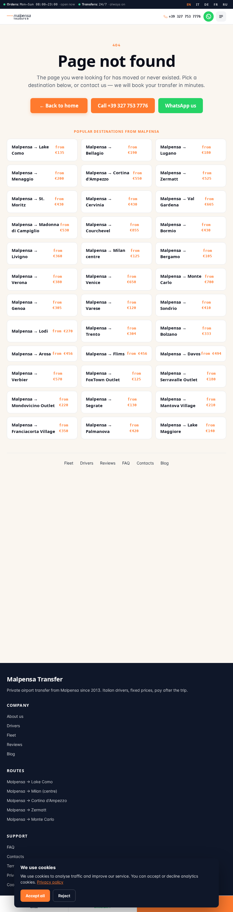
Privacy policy (50, 882)
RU (225, 4)
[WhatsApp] (208, 16)
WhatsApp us (180, 105)
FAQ (126, 463)
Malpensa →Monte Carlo (30, 819)
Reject (64, 895)
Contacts (145, 463)
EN (189, 4)
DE (206, 4)
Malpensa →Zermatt (26, 809)
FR (216, 4)
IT (197, 4)
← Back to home (58, 105)
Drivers (86, 463)
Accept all (35, 895)
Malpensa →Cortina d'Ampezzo (37, 800)
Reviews (107, 463)
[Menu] (221, 16)
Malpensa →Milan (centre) (32, 791)
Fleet (68, 463)
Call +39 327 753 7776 (123, 105)
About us (15, 716)
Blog (165, 463)
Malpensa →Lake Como (30, 781)
